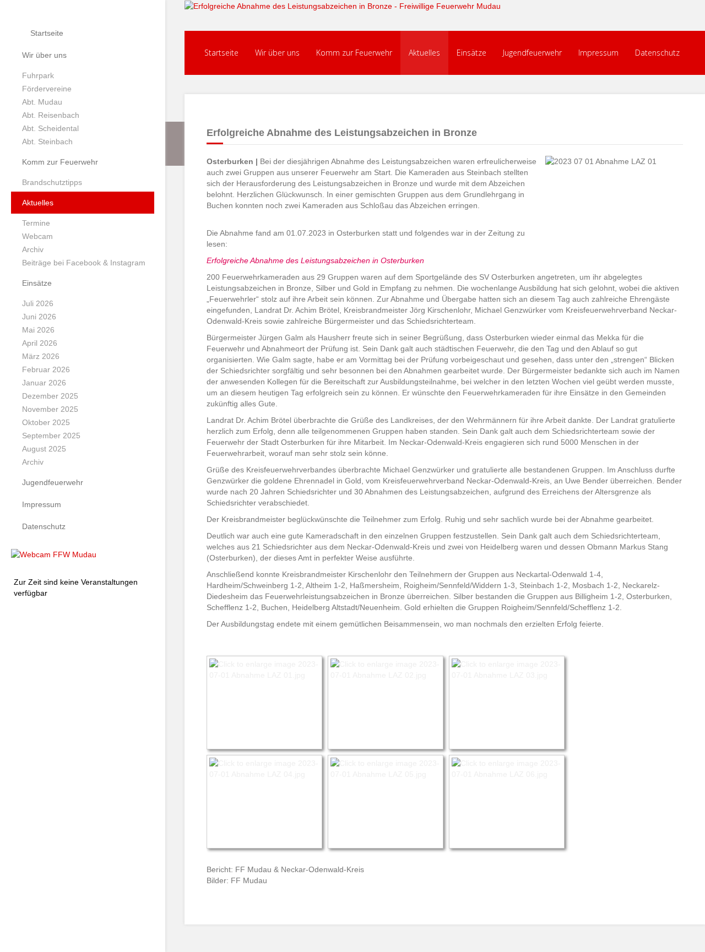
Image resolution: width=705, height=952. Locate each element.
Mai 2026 (38, 329)
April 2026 (39, 343)
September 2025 (51, 435)
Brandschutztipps (52, 182)
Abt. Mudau (42, 101)
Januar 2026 (44, 382)
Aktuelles (37, 202)
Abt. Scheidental (50, 128)
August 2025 (44, 448)
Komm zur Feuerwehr (60, 161)
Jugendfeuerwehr (52, 482)
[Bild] (53, 554)
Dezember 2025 (50, 395)
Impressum (41, 504)
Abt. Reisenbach (50, 115)
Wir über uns (44, 55)
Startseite (45, 33)
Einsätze (37, 283)
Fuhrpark (38, 75)
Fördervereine (47, 88)
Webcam (37, 236)
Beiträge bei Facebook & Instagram (83, 262)
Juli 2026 (37, 303)
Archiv (33, 249)
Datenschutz (44, 526)
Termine (36, 223)
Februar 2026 (46, 369)
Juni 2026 (39, 316)
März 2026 (40, 356)
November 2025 (50, 409)
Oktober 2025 (46, 422)
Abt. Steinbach (47, 141)
